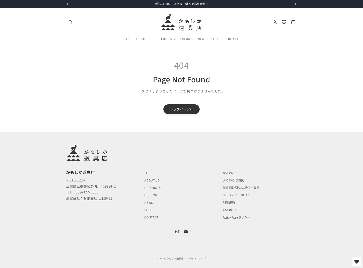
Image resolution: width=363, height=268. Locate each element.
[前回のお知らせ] (67, 4)
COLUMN (150, 195)
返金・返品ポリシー (236, 217)
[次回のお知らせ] (295, 4)
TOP (147, 173)
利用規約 (229, 202)
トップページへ (181, 109)
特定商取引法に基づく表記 (241, 187)
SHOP (148, 210)
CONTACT (151, 217)
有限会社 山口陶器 (97, 198)
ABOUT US (151, 180)
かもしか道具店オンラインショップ (186, 258)
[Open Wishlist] (284, 22)
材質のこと (230, 173)
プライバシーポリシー (238, 195)
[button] (70, 22)
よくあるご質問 (233, 180)
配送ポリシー (232, 210)
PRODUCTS (152, 187)
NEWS (148, 202)
